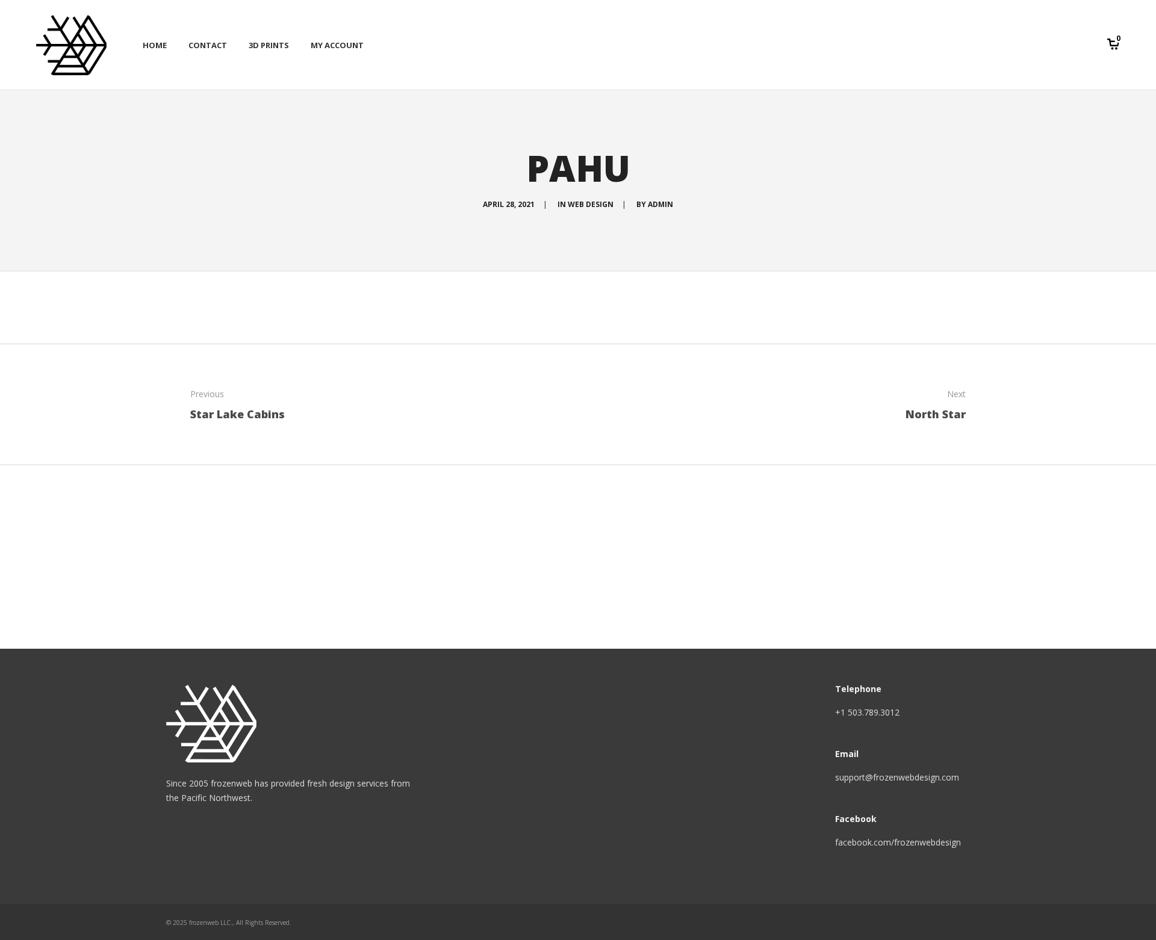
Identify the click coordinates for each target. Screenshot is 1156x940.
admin (660, 204)
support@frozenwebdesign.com (897, 777)
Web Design (591, 204)
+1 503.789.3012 (867, 712)
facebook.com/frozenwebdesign (898, 842)
